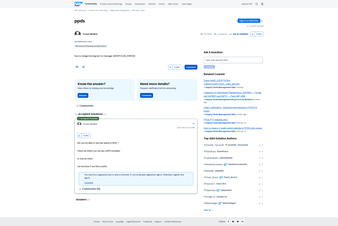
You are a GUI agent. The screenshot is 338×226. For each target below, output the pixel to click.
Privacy (97, 222)
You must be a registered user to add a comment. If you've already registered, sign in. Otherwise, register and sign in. (134, 176)
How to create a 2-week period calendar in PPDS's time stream (233, 128)
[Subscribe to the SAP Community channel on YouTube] (238, 221)
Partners (152, 4)
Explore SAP (247, 4)
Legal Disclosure (133, 222)
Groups (128, 4)
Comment (191, 67)
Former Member (90, 34)
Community (91, 4)
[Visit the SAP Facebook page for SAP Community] (228, 221)
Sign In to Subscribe (249, 21)
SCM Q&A (135, 10)
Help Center (173, 4)
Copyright (120, 222)
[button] (252, 34)
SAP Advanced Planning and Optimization (91, 46)
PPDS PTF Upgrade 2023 (216, 120)
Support (158, 222)
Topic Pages (187, 4)
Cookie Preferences (172, 222)
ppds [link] (143, 10)
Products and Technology (111, 4)
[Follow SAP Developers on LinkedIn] (242, 221)
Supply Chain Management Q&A (221, 87)
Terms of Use (107, 222)
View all (207, 210)
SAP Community (80, 10)
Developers (140, 4)
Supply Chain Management (119, 10)
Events (162, 4)
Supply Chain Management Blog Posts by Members (230, 99)
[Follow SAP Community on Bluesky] (233, 221)
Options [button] (262, 21)
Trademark (147, 222)
